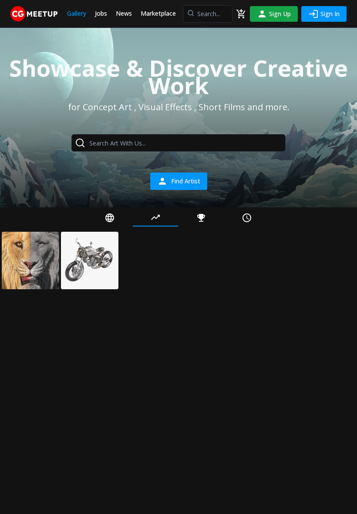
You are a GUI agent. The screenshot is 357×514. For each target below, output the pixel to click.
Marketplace (158, 13)
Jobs (101, 13)
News (124, 13)
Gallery (76, 13)
